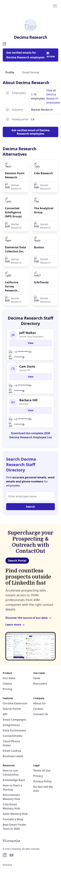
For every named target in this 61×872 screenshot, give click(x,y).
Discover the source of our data (26, 618)
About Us (39, 703)
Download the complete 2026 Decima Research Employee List (30, 435)
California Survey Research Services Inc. (13, 286)
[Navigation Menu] (55, 5)
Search (30, 506)
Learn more (13, 624)
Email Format (30, 72)
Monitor (23, 403)
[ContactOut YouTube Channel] (11, 855)
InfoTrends (41, 282)
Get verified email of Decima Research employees (31, 131)
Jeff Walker (27, 333)
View (30, 343)
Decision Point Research (14, 175)
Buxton (39, 247)
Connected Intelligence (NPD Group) (13, 212)
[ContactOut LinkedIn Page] (5, 855)
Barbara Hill (28, 400)
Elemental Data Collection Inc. (15, 249)
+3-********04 (22, 385)
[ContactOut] (19, 5)
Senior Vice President (31, 336)
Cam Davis (27, 366)
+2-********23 (22, 351)
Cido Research (43, 173)
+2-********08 (22, 419)
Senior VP (24, 370)
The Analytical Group (43, 210)
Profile (9, 72)
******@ (19, 357)
